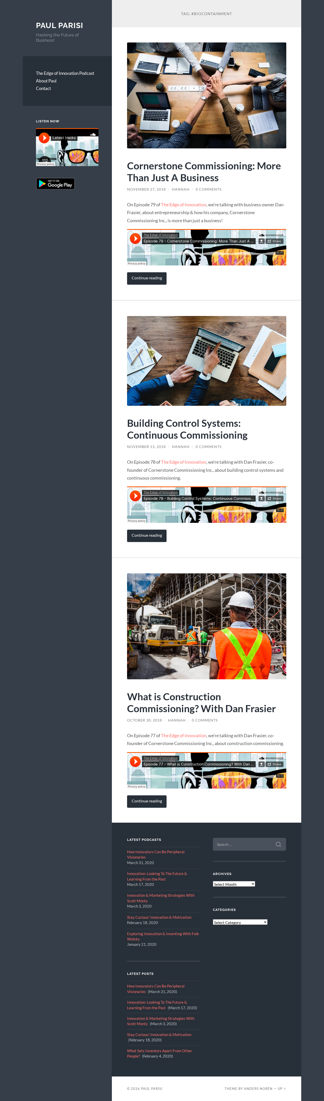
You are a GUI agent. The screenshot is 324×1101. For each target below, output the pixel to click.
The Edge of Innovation (183, 204)
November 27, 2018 (146, 189)
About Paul (46, 80)
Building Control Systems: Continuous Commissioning (187, 429)
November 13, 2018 (146, 447)
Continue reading (147, 278)
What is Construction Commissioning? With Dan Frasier (201, 702)
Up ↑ (282, 1089)
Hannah (181, 189)
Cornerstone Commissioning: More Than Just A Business (204, 171)
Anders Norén (258, 1089)
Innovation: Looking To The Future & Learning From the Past (157, 876)
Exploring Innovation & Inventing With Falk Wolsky (163, 936)
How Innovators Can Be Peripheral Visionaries (156, 854)
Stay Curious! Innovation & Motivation (159, 917)
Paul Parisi (59, 25)
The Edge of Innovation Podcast (65, 73)
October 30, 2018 (144, 720)
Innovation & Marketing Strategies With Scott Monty (160, 898)
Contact (43, 88)
